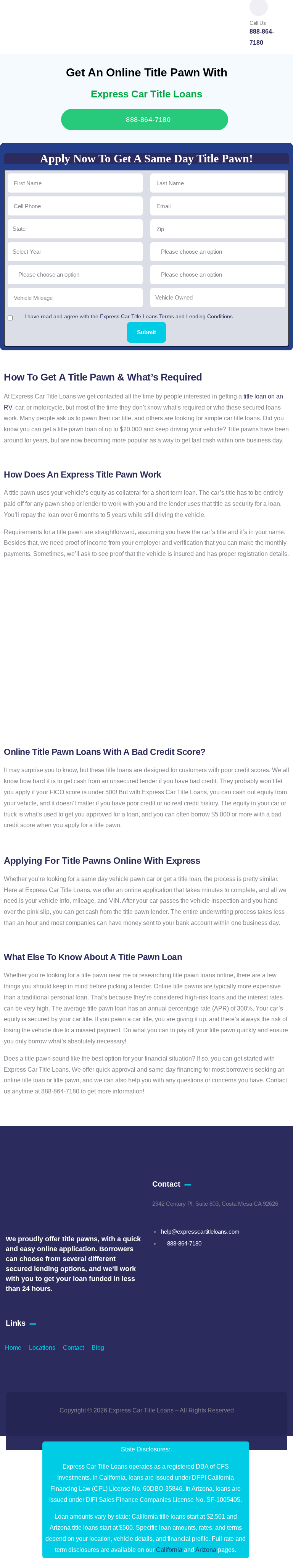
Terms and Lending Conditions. (196, 316)
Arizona (205, 1550)
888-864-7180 (147, 119)
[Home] (28, 18)
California (169, 1550)
